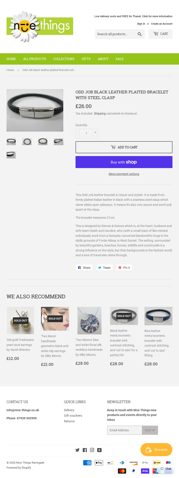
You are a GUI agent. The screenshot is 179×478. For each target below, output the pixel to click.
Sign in (141, 23)
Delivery (69, 410)
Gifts (86, 59)
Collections (63, 59)
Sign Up (150, 430)
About (103, 59)
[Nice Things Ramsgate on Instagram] (92, 450)
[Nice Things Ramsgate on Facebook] (85, 450)
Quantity (81, 125)
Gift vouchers (73, 415)
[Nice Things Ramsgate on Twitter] (77, 450)
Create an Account (161, 23)
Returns (69, 421)
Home (11, 59)
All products (34, 59)
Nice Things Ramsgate (30, 462)
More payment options (124, 174)
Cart (164, 34)
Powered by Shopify (19, 467)
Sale (120, 59)
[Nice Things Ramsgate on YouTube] (99, 450)
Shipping (100, 113)
